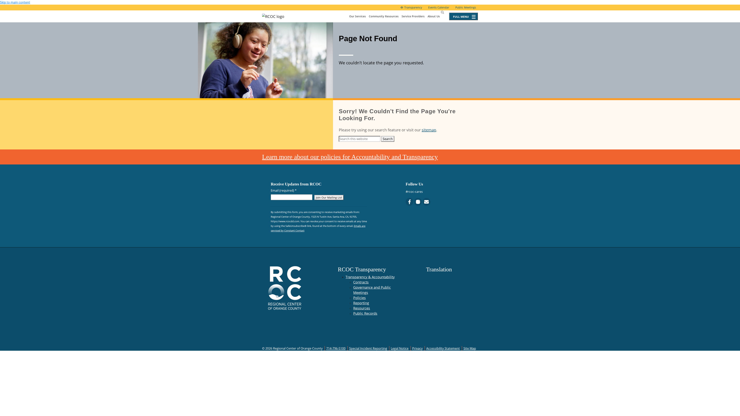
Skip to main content (15, 2)
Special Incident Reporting (368, 348)
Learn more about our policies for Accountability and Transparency (350, 156)
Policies (359, 297)
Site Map (469, 348)
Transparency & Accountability (370, 277)
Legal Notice (400, 348)
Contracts (361, 282)
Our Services (357, 16)
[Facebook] (409, 202)
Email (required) (284, 190)
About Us (434, 16)
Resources (361, 308)
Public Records (365, 313)
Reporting (361, 303)
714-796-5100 (336, 348)
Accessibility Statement (443, 348)
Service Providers (413, 16)
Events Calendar (438, 7)
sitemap (429, 130)
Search (388, 139)
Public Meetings (465, 7)
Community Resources (384, 16)
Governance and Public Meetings (372, 290)
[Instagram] (418, 202)
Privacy (417, 348)
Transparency (413, 7)
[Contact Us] (426, 202)
